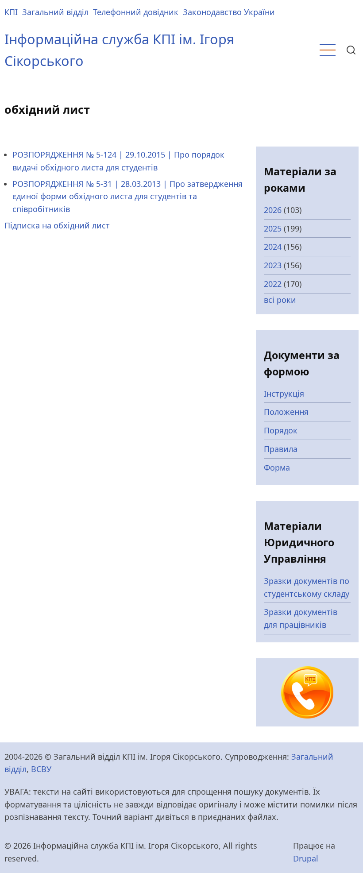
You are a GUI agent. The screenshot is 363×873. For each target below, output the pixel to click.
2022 (273, 283)
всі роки (280, 299)
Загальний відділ (55, 12)
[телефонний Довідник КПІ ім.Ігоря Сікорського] (307, 691)
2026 (273, 210)
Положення (286, 411)
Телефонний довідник (135, 12)
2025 (273, 228)
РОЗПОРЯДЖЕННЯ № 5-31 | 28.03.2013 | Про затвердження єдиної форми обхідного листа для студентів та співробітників (127, 196)
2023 (273, 265)
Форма (277, 467)
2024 (273, 246)
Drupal (305, 858)
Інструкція (284, 393)
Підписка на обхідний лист (57, 225)
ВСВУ (41, 769)
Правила (280, 449)
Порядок (280, 430)
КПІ (11, 12)
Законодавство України (229, 12)
